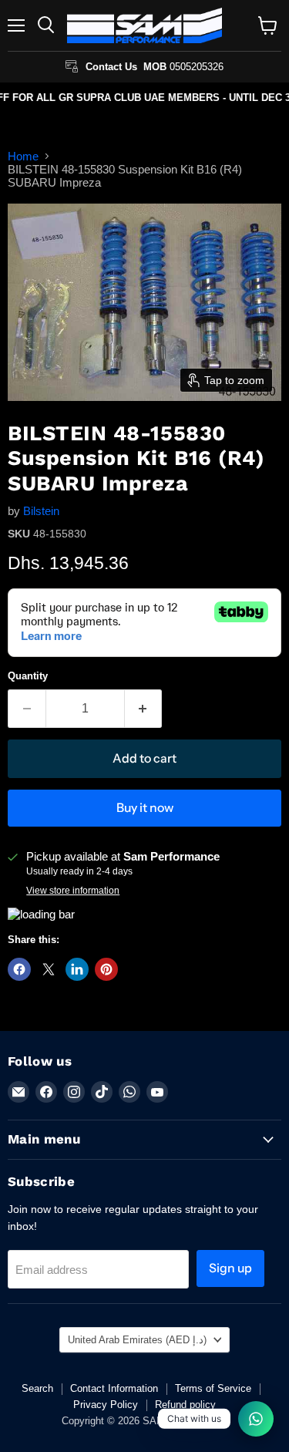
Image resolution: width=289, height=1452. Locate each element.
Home (23, 156)
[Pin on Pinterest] (106, 969)
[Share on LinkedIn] (77, 969)
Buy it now (144, 807)
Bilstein (41, 510)
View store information (72, 890)
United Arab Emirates (137, 1340)
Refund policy (185, 1404)
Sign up (230, 1268)
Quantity (28, 676)
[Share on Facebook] (19, 969)
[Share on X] (48, 969)
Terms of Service (213, 1388)
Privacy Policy (105, 1404)
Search (37, 1388)
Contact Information (114, 1388)
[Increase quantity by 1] (144, 708)
